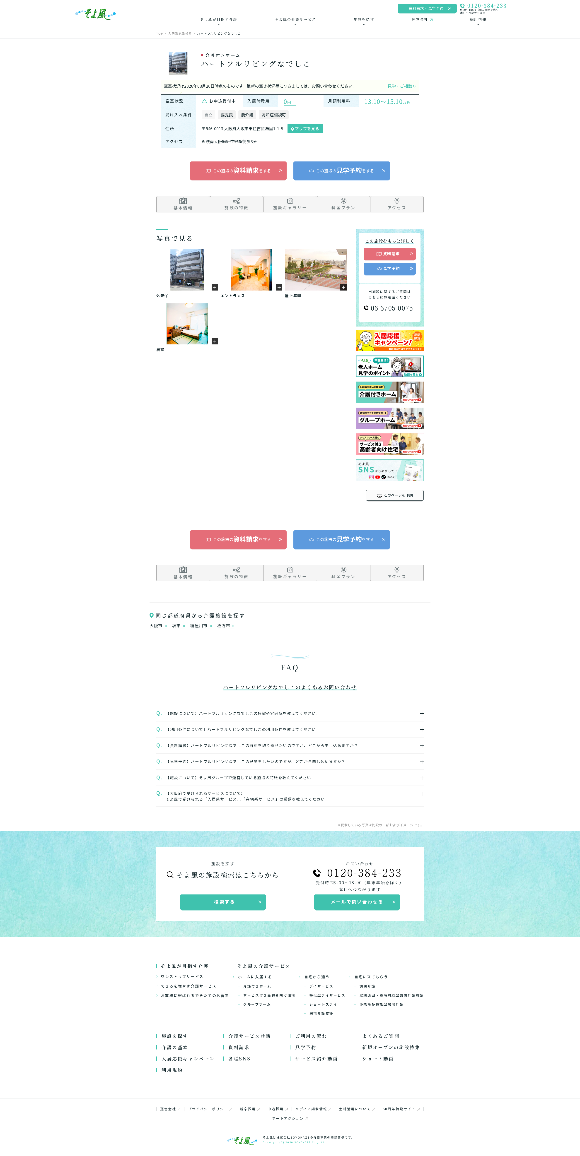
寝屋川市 (199, 625)
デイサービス (321, 986)
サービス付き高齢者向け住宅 (269, 995)
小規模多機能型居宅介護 (382, 1004)
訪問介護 (368, 986)
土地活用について (355, 1108)
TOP (159, 33)
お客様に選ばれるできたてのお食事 (195, 995)
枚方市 (224, 625)
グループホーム (257, 1004)
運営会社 (168, 1108)
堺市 (177, 625)
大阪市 (157, 625)
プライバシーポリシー (208, 1108)
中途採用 (276, 1108)
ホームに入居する (255, 976)
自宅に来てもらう (371, 976)
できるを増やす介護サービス (188, 986)
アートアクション (288, 1118)
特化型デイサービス (327, 995)
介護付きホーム (257, 986)
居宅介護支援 (321, 1013)
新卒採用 (248, 1108)
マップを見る (306, 128)
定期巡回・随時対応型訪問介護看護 (392, 995)
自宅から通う (317, 976)
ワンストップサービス (182, 976)
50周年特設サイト (399, 1108)
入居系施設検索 (180, 33)
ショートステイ (323, 1004)
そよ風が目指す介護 (185, 966)
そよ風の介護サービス (264, 966)
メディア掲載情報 (311, 1108)
